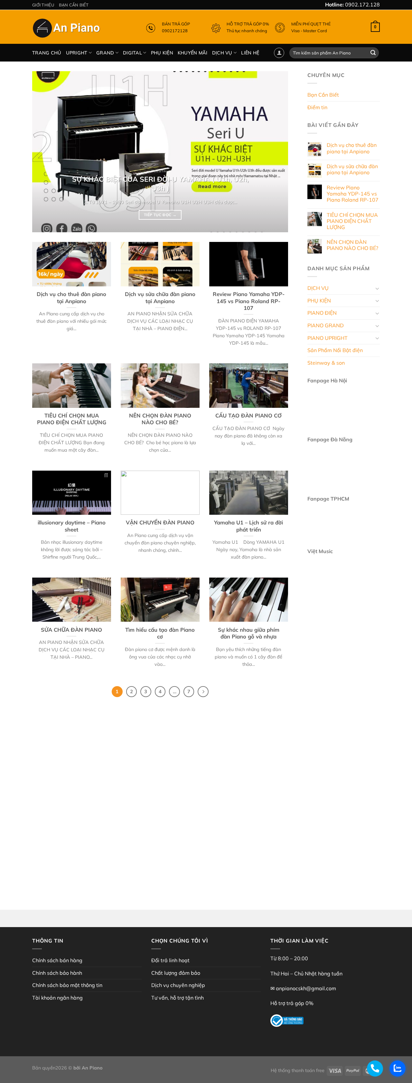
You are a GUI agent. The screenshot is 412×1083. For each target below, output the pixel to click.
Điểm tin (317, 107)
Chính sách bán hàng (57, 960)
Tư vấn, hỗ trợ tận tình (177, 997)
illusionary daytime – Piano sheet (72, 526)
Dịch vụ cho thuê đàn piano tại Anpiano (71, 297)
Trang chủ (46, 53)
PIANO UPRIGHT (327, 338)
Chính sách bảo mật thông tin (67, 985)
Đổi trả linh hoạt (170, 960)
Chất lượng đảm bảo (175, 973)
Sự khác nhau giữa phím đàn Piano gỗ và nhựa (248, 633)
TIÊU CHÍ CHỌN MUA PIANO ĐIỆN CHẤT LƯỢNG (71, 419)
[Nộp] (373, 52)
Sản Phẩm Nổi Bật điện (335, 350)
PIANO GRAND (325, 325)
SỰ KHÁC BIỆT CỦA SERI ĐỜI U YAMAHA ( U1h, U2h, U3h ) (160, 183)
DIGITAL (132, 53)
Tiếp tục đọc (160, 214)
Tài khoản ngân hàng (57, 997)
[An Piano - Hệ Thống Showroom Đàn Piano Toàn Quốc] (67, 29)
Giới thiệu (43, 4)
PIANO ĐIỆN (322, 313)
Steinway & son (326, 362)
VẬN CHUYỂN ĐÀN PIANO (160, 522)
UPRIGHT (77, 53)
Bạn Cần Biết (74, 4)
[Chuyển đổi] (377, 288)
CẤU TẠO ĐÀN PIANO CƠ (248, 415)
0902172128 (175, 30)
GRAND (105, 53)
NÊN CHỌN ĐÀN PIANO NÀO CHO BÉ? (160, 419)
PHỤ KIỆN (162, 53)
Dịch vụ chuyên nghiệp (178, 985)
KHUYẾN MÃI (193, 53)
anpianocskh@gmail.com (306, 988)
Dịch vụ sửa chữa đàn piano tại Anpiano (160, 297)
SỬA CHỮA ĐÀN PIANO (71, 629)
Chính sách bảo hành (57, 973)
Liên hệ (250, 53)
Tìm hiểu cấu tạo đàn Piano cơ (160, 633)
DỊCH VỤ (222, 53)
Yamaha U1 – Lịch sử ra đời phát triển (248, 526)
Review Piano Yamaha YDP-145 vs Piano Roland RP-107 (249, 301)
